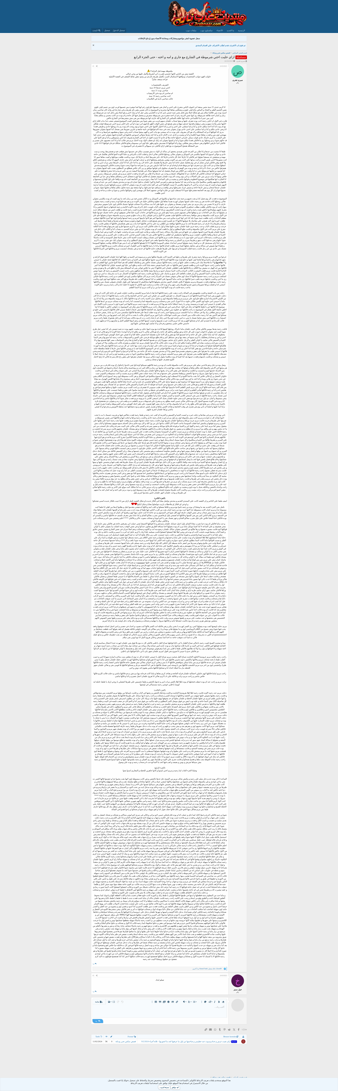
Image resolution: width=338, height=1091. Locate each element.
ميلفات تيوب (191, 30)
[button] (223, 1002)
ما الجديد (230, 30)
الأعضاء (220, 30)
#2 (93, 975)
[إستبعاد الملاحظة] (94, 45)
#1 (93, 66)
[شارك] (96, 66)
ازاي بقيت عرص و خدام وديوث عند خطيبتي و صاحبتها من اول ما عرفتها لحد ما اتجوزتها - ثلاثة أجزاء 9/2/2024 (188, 1041)
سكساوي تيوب (206, 30)
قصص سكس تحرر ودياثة (126, 1041)
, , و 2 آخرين (207, 969)
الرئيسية (241, 30)
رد (93, 964)
